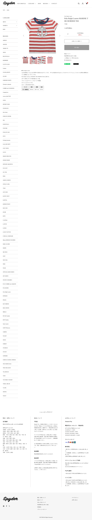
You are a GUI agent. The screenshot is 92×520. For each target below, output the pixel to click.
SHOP (39, 3)
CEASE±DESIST (6, 72)
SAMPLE (5, 331)
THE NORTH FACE (7, 363)
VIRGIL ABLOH (6, 383)
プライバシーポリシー (42, 509)
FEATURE (5, 128)
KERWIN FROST (6, 204)
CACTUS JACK (6, 64)
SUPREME (5, 355)
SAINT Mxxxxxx (6, 327)
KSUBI (4, 212)
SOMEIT (5, 343)
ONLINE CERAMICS (7, 280)
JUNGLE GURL (6, 184)
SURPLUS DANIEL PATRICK (9, 359)
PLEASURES (6, 288)
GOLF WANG (6, 148)
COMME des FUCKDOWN (8, 88)
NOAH (4, 268)
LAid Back (5, 220)
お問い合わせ (74, 500)
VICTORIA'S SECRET (8, 379)
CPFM (4, 100)
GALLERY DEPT (6, 144)
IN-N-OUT (5, 168)
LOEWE (4, 228)
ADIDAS (5, 40)
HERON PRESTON (7, 156)
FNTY (4, 136)
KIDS (8, 10)
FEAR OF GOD (6, 132)
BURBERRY (5, 60)
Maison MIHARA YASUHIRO (9, 240)
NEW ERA (5, 260)
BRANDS (45, 3)
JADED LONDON (7, 180)
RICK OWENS (6, 308)
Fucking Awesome (6, 140)
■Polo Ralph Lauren (26, 70)
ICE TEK (5, 172)
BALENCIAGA (6, 56)
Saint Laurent (5, 324)
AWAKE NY (5, 48)
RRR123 (4, 311)
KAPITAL (5, 200)
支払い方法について (41, 502)
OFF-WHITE (5, 276)
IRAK (4, 176)
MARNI (4, 248)
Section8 (4, 335)
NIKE (4, 264)
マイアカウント (75, 497)
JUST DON (5, 192)
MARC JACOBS (6, 244)
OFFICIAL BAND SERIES (8, 272)
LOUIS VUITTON (7, 232)
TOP (4, 10)
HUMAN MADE (6, 160)
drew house (5, 112)
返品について (67, 53)
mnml (4, 256)
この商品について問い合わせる (71, 58)
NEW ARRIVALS (21, 3)
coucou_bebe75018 (7, 96)
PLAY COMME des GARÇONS (9, 284)
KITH (4, 216)
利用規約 (39, 507)
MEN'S (4, 21)
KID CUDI (5, 208)
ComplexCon (5, 92)
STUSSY (5, 351)
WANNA (5, 391)
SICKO (4, 339)
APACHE (5, 44)
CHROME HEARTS (7, 80)
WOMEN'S (5, 25)
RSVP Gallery (6, 319)
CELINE (5, 76)
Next (60, 36)
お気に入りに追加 (76, 41)
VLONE (4, 387)
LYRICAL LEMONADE (8, 236)
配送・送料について (41, 497)
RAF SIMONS (6, 304)
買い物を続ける (67, 60)
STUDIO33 (5, 347)
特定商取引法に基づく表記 (70, 55)
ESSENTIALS (6, 124)
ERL (4, 120)
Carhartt (4, 68)
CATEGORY (31, 3)
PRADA (4, 300)
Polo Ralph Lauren (68, 16)
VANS (4, 375)
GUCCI (4, 152)
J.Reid (4, 188)
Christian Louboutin (7, 84)
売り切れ (76, 47)
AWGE (4, 52)
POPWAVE (5, 296)
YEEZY (4, 395)
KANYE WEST (6, 196)
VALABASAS (6, 371)
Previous (24, 36)
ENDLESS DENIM (7, 116)
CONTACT (54, 3)
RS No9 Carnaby (6, 316)
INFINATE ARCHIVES (8, 164)
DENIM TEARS (6, 104)
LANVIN (5, 224)
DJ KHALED (5, 108)
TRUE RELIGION (7, 367)
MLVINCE (5, 252)
